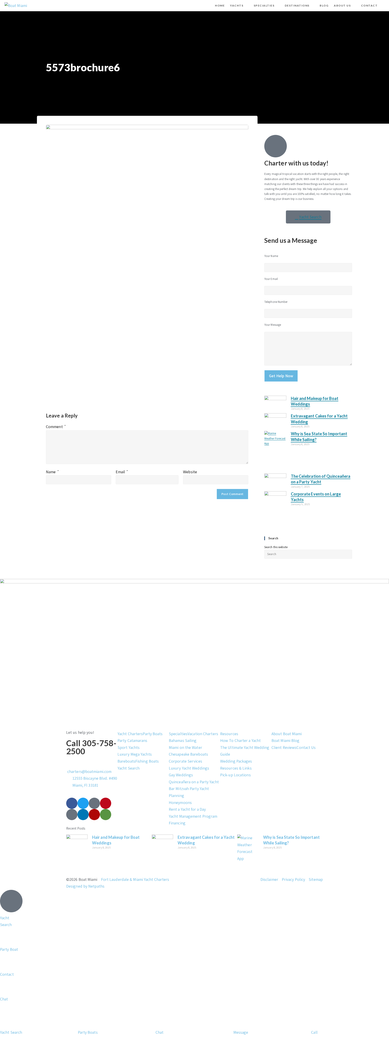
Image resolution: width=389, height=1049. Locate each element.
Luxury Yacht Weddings (189, 768)
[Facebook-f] (71, 803)
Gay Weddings (181, 774)
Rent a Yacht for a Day (187, 809)
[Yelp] (94, 814)
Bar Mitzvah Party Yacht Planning (189, 792)
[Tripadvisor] (105, 814)
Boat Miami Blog (285, 740)
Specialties (178, 733)
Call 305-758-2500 (91, 747)
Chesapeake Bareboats (188, 754)
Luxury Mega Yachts (135, 754)
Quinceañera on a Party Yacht (194, 781)
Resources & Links (236, 768)
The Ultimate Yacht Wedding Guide (244, 751)
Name (52, 471)
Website (190, 471)
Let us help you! (80, 732)
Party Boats (153, 733)
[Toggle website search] (384, 5)
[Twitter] (83, 803)
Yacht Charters (130, 733)
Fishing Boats (147, 761)
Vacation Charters (203, 733)
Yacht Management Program (193, 816)
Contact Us (306, 747)
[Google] (71, 814)
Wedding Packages (236, 761)
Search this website (275, 547)
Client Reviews (283, 747)
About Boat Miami (286, 733)
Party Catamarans (132, 740)
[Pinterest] (105, 803)
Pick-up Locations (235, 774)
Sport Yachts (129, 747)
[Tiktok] (94, 803)
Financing (177, 823)
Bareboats (126, 761)
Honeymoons (180, 802)
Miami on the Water (185, 747)
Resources (229, 733)
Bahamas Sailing (183, 740)
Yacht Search (129, 768)
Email (122, 471)
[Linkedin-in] (83, 814)
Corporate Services (185, 761)
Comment (56, 426)
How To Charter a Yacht (240, 740)
